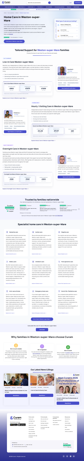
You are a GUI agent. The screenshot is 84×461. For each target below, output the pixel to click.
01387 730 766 (29, 444)
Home (5, 12)
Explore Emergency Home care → (39, 313)
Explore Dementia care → (11, 254)
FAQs (66, 427)
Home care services (9, 7)
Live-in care (31, 423)
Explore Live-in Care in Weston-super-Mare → (15, 98)
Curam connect (56, 424)
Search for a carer (32, 425)
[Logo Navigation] (6, 2)
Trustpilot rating (69, 352)
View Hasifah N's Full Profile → (69, 88)
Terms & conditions (69, 431)
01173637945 (59, 215)
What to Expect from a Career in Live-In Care (16, 391)
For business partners (59, 7)
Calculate (42, 329)
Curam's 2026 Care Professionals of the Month (67, 399)
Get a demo (55, 422)
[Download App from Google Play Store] (14, 425)
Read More (16, 395)
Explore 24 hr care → (10, 313)
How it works (76, 7)
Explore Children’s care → (37, 283)
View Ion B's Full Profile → (69, 177)
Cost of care (31, 7)
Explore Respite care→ (63, 254)
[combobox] (39, 2)
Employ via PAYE (32, 433)
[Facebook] (64, 456)
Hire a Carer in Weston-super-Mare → (42, 319)
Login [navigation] (70, 2)
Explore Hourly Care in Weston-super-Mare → (43, 140)
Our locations (49, 7)
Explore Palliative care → (63, 313)
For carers (40, 7)
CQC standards (36, 353)
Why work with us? (44, 419)
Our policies (67, 429)
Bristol (11, 34)
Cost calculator (32, 431)
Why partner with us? (57, 420)
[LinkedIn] (74, 456)
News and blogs (68, 425)
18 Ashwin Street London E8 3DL (20, 446)
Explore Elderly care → (11, 283)
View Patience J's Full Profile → (15, 131)
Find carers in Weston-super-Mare (14, 41)
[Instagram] (70, 456)
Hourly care (31, 419)
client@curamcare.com (18, 444)
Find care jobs (43, 421)
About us (69, 7)
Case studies (67, 423)
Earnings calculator (44, 423)
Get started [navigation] (78, 2)
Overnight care (32, 421)
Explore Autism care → (37, 254)
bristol (17, 12)
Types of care (21, 7)
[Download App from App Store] (22, 424)
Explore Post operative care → (64, 283)
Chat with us (67, 419)
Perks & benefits (44, 425)
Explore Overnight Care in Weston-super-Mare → (16, 188)
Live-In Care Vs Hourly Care (39, 390)
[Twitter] (67, 456)
